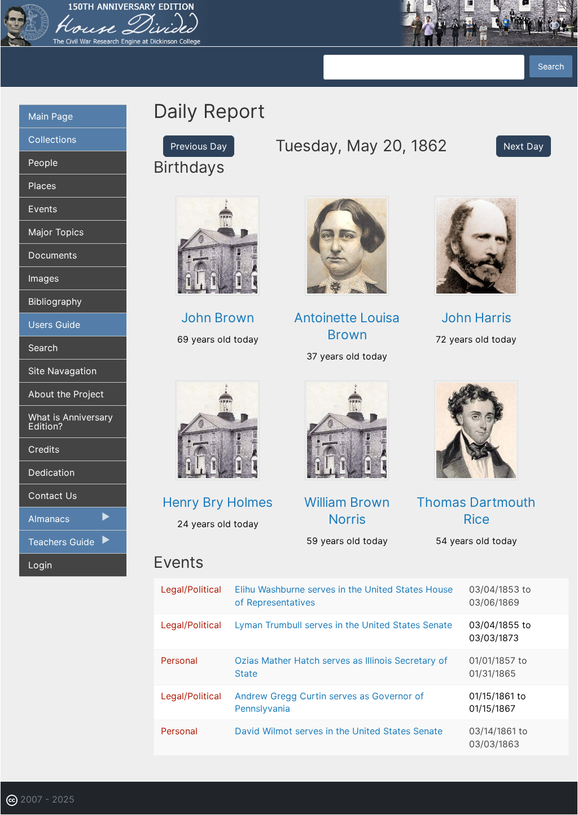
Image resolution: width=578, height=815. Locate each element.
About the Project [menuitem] (66, 394)
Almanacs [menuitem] (44, 521)
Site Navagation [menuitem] (62, 370)
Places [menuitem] (42, 185)
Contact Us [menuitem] (52, 495)
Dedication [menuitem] (51, 472)
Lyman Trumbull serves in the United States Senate (343, 624)
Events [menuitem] (42, 208)
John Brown (217, 318)
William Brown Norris (346, 510)
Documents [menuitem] (52, 255)
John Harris (476, 318)
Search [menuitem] (43, 347)
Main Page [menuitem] (50, 116)
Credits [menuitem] (43, 449)
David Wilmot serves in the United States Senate (339, 731)
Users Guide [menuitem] (54, 324)
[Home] (289, 22)
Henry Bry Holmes (218, 502)
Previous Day (198, 146)
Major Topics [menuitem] (56, 232)
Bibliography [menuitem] (55, 301)
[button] (218, 291)
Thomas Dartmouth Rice (476, 510)
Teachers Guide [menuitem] (56, 544)
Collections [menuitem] (52, 139)
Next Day (523, 146)
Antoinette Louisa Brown (347, 326)
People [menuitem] (43, 162)
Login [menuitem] (40, 565)
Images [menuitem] (43, 278)
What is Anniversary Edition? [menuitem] (70, 421)
